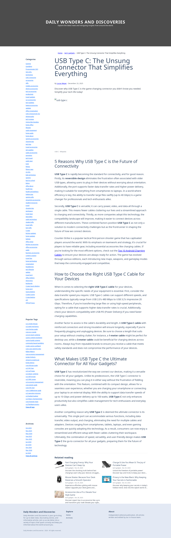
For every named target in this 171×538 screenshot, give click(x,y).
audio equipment (31, 130)
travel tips (29, 258)
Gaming (28, 64)
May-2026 (29, 434)
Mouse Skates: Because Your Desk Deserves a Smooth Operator (80, 478)
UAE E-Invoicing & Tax (33, 114)
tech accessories (31, 91)
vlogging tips (30, 208)
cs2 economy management (34, 382)
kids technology (31, 175)
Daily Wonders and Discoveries (85, 22)
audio (27, 250)
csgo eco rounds (31, 332)
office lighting (30, 278)
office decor (29, 186)
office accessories (31, 247)
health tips (29, 189)
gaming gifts (30, 197)
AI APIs (28, 172)
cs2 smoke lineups (32, 324)
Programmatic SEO (32, 69)
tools (27, 164)
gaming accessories (32, 139)
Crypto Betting (30, 297)
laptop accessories (32, 105)
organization (30, 264)
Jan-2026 (28, 445)
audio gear (29, 161)
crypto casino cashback (33, 346)
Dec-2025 (29, 439)
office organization (32, 111)
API (27, 300)
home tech (29, 289)
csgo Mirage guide (32, 365)
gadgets (28, 108)
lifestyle (28, 128)
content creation (31, 256)
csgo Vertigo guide (32, 329)
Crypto (28, 231)
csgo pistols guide (31, 385)
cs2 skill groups (31, 377)
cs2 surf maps (30, 371)
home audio (29, 133)
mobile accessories (32, 86)
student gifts (30, 222)
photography (30, 117)
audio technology (31, 219)
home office (29, 125)
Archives (69, 518)
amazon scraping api (32, 360)
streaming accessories (33, 200)
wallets (28, 272)
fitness (28, 167)
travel (27, 206)
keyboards (29, 283)
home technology (31, 261)
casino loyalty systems (33, 340)
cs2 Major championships (34, 399)
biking (28, 183)
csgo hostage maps (32, 402)
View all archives (31, 456)
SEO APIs (29, 72)
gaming (28, 178)
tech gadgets (69, 53)
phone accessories (32, 89)
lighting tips (29, 194)
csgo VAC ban (30, 388)
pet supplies (30, 150)
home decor (30, 136)
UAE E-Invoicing (31, 78)
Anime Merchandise (32, 122)
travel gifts (29, 225)
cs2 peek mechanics (32, 327)
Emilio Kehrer (30, 363)
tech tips (28, 144)
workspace (29, 211)
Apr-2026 (29, 448)
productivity (29, 94)
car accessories (31, 100)
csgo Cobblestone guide (33, 391)
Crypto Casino (30, 295)
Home (60, 53)
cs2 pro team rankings (33, 335)
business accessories (32, 253)
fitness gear (29, 169)
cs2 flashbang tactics (32, 404)
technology (29, 75)
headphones (30, 267)
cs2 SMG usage (31, 379)
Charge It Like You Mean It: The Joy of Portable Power (129, 463)
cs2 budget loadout (32, 396)
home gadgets (30, 236)
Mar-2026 (29, 450)
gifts (27, 83)
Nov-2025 (29, 431)
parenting (29, 155)
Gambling (29, 66)
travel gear (29, 214)
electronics (29, 281)
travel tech (29, 275)
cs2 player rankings (32, 374)
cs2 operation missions (33, 393)
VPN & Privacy (30, 303)
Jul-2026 (28, 453)
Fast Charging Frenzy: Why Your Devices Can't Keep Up (79, 463)
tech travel (29, 158)
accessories (29, 80)
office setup (29, 242)
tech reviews (30, 119)
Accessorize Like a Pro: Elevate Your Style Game (80, 493)
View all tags (30, 407)
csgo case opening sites (33, 349)
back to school (30, 180)
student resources (31, 203)
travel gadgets (30, 97)
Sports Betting (30, 292)
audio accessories (31, 153)
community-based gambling (35, 343)
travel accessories (31, 147)
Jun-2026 (28, 442)
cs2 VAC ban (30, 368)
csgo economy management (35, 354)
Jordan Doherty (30, 357)
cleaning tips (30, 142)
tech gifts (29, 228)
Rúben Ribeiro (30, 352)
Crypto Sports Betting (33, 286)
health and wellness (32, 192)
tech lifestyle (30, 270)
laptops (28, 239)
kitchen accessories (32, 244)
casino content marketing (34, 338)
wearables (29, 217)
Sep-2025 (29, 436)
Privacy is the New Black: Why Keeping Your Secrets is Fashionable (129, 478)
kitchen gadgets (31, 233)
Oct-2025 (29, 428)
